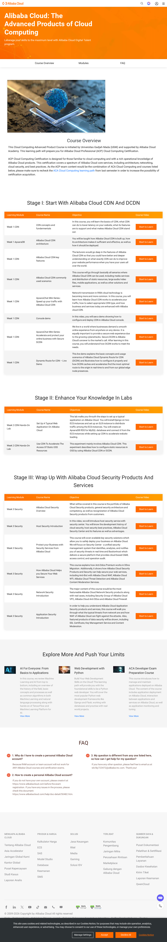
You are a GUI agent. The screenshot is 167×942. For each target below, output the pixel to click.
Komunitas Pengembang (111, 843)
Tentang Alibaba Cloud (17, 845)
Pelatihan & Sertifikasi (148, 850)
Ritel (72, 847)
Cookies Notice (146, 935)
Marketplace (110, 863)
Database (42, 865)
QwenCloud (142, 884)
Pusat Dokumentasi (147, 845)
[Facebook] (6, 907)
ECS (39, 847)
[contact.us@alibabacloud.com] (45, 907)
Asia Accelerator (13, 850)
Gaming (74, 859)
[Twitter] (22, 907)
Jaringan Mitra (111, 851)
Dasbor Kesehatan (146, 866)
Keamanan (43, 870)
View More (25, 716)
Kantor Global (12, 862)
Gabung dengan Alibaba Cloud (112, 870)
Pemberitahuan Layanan (145, 858)
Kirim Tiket (142, 872)
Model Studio (45, 859)
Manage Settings (82, 935)
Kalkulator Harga (47, 841)
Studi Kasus (11, 874)
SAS (39, 853)
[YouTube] (30, 907)
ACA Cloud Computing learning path (74, 170)
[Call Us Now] (53, 907)
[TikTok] (38, 907)
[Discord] (61, 907)
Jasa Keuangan (79, 841)
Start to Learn (146, 227)
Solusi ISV (76, 865)
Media (73, 853)
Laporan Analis (13, 880)
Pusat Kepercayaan (15, 868)
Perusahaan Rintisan (115, 857)
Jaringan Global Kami (17, 856)
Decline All (126, 935)
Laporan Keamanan (147, 878)
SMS (40, 876)
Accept (104, 935)
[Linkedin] (14, 907)
